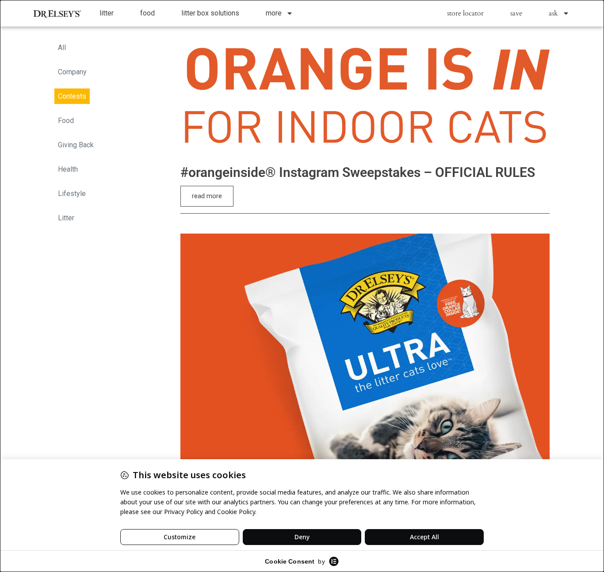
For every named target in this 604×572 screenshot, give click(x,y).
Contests (72, 96)
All (62, 47)
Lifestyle (72, 193)
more (274, 13)
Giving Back (76, 145)
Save (516, 13)
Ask (553, 13)
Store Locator (465, 13)
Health (68, 169)
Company (72, 72)
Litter (106, 13)
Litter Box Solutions (210, 13)
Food (147, 13)
